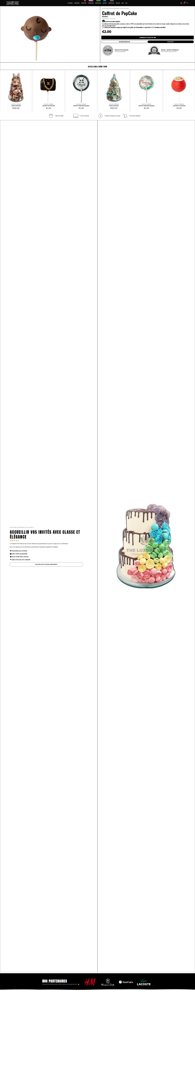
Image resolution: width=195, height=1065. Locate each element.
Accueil (103, 8)
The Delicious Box (109, 8)
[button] (97, 67)
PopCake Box (117, 8)
